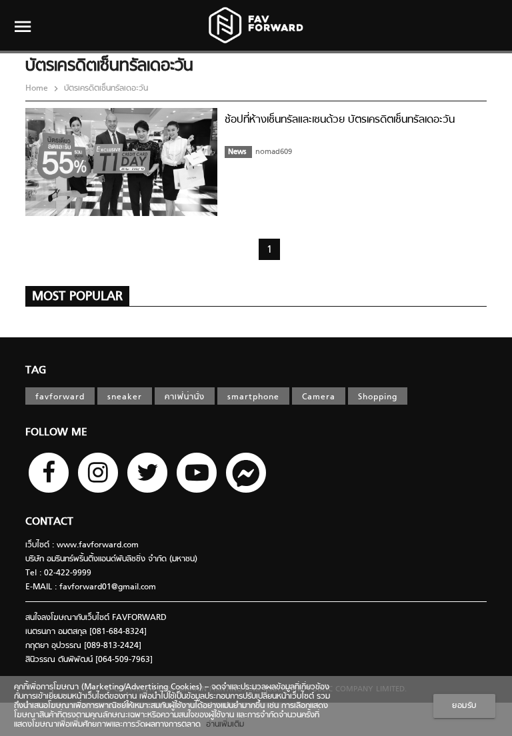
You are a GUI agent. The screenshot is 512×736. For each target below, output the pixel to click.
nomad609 (273, 152)
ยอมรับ (464, 706)
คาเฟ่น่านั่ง (185, 397)
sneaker (124, 397)
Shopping (377, 397)
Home (38, 88)
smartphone (253, 397)
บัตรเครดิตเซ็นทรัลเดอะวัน (104, 88)
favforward (60, 397)
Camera (318, 397)
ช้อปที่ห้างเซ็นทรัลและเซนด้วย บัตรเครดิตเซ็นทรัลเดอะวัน (340, 120)
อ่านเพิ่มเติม (222, 724)
